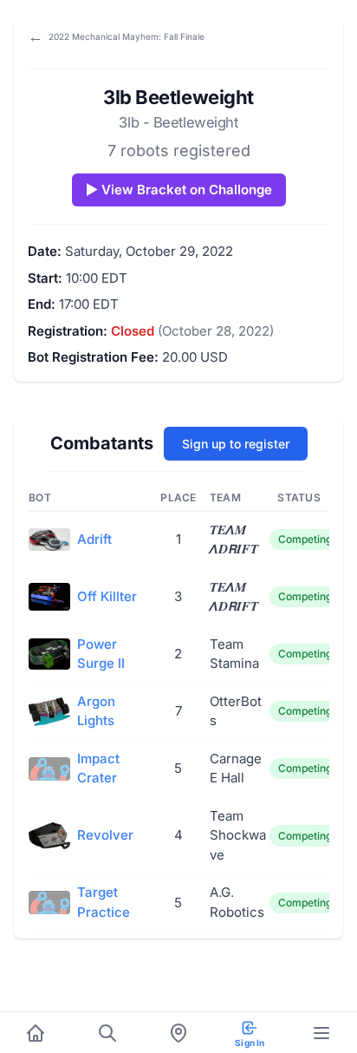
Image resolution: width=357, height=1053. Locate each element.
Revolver (105, 835)
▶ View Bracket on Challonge (179, 189)
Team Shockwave (238, 835)
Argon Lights (96, 711)
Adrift (94, 539)
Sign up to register (235, 443)
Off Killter (107, 596)
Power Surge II (101, 654)
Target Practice (103, 902)
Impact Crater (98, 768)
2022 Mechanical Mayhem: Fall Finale (116, 36)
